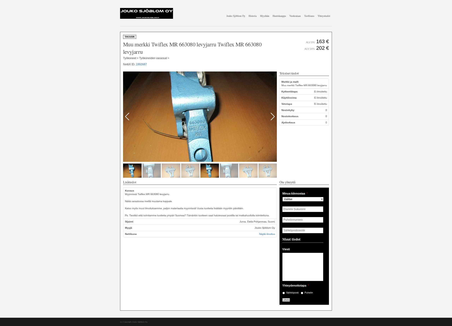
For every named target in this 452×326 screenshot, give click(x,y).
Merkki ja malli (290, 81)
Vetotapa (286, 103)
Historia (253, 16)
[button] (272, 117)
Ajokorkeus (288, 122)
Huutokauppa (279, 16)
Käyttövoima (289, 97)
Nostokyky (287, 110)
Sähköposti (292, 292)
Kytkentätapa (289, 91)
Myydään (264, 16)
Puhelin (309, 292)
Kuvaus (129, 190)
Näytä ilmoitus (267, 234)
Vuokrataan (295, 16)
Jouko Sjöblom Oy (236, 16)
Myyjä (128, 227)
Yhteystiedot (324, 16)
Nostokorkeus (289, 116)
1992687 (141, 64)
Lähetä (286, 300)
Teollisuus (309, 16)
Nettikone (131, 234)
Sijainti (129, 221)
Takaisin (130, 37)
